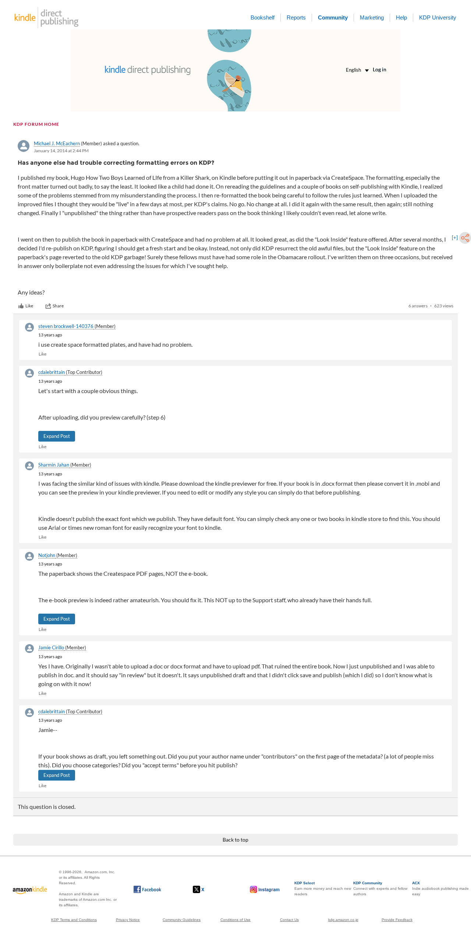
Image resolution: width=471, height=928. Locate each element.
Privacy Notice (128, 920)
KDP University (437, 17)
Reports (296, 17)
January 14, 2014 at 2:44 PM (61, 150)
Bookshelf (263, 17)
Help (401, 17)
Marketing (372, 17)
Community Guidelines (182, 920)
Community (333, 17)
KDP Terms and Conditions (74, 920)
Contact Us (289, 920)
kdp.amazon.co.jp (343, 920)
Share (58, 305)
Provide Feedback (397, 920)
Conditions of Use (235, 920)
